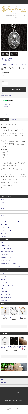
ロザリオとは (4, 276)
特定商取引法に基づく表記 (6, 95)
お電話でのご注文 (5, 288)
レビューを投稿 (5, 106)
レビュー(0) (23, 119)
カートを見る (17, 392)
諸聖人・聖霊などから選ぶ (9, 60)
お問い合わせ (3, 395)
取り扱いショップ (5, 282)
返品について (4, 93)
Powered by (7, 409)
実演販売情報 (4, 291)
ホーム (2, 58)
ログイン (2, 392)
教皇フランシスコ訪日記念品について (9, 297)
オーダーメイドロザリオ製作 (7, 285)
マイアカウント (3, 389)
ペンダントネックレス (8, 58)
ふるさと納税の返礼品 (6, 300)
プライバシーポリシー (18, 400)
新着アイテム (7, 59)
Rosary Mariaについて (6, 273)
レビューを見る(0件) (6, 104)
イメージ (14, 119)
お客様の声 (3, 279)
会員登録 (16, 389)
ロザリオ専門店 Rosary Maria (14, 406)
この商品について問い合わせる (8, 111)
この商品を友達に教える (6, 109)
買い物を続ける (5, 114)
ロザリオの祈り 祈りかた (7, 294)
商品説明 (5, 119)
